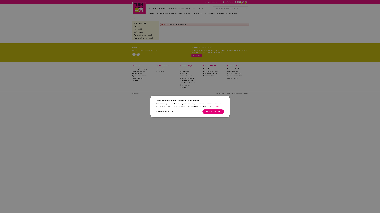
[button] (164, 112)
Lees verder (216, 106)
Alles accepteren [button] (213, 112)
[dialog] (190, 106)
